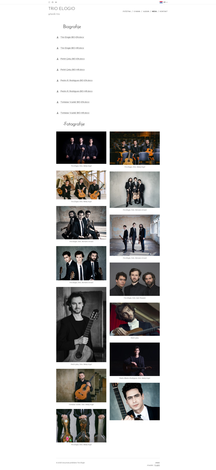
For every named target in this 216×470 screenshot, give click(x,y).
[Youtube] (56, 2)
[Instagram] (49, 2)
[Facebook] (52, 2)
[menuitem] (127, 11)
